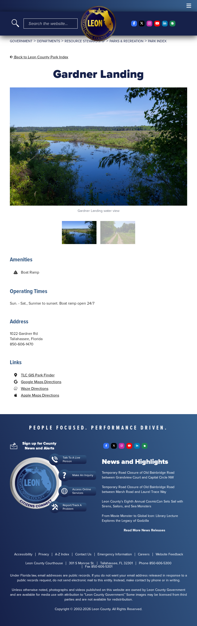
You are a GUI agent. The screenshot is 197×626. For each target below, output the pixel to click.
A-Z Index (62, 554)
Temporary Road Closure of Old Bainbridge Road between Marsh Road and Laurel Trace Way (138, 489)
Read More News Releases (144, 530)
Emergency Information (115, 554)
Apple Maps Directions (40, 395)
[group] (98, 150)
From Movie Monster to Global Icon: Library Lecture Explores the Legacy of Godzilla (140, 518)
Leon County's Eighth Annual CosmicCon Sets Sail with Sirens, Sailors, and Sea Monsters (142, 504)
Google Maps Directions (41, 382)
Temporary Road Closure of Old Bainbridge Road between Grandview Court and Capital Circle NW (138, 475)
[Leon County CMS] (98, 24)
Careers (144, 554)
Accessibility (23, 554)
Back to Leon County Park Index (40, 57)
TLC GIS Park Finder (38, 375)
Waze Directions (34, 388)
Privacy (43, 554)
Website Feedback (169, 554)
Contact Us (83, 554)
